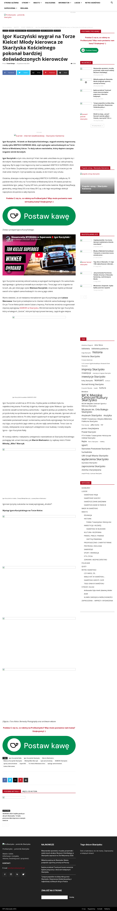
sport (85, 445)
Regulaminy (91, 909)
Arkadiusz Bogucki (87, 345)
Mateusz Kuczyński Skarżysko (13, 761)
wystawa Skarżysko (89, 463)
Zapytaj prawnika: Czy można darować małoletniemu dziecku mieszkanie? (103, 242)
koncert (99, 380)
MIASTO (36, 3)
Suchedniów (87, 452)
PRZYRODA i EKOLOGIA (93, 546)
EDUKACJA (88, 515)
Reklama (107, 909)
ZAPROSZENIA (9, 8)
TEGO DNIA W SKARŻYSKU (94, 583)
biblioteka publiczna (100, 348)
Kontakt (99, 909)
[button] (111, 3)
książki (96, 388)
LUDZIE (77, 3)
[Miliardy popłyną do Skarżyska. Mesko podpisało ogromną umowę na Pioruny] (86, 82)
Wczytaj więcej (96, 126)
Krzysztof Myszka (87, 388)
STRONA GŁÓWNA (11, 3)
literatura (85, 392)
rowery (102, 441)
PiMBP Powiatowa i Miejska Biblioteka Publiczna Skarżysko (97, 420)
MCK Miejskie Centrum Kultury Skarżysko (95, 397)
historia (97, 352)
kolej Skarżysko (87, 380)
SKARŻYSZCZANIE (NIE (92, 501)
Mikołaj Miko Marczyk (31, 761)
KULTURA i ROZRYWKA (92, 532)
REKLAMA (24, 8)
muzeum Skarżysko (92, 415)
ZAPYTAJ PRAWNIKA (94, 539)
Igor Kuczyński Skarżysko (32, 758)
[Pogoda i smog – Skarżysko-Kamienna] (97, 183)
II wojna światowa (87, 360)
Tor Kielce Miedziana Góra (36, 763)
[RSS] (17, 874)
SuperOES (23, 763)
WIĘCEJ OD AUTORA (29, 791)
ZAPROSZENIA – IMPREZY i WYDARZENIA (97, 601)
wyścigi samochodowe (55, 763)
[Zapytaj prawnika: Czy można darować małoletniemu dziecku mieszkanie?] (86, 243)
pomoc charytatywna (90, 428)
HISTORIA (87, 519)
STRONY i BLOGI (88, 587)
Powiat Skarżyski (89, 432)
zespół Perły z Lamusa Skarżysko (92, 473)
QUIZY (84, 566)
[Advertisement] (73, 18)
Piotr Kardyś (85, 425)
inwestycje (86, 373)
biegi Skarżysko (86, 353)
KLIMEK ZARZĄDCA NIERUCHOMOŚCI (98, 597)
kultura (102, 388)
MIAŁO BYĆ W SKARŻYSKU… (94, 577)
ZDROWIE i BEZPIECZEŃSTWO (95, 560)
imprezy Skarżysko (93, 369)
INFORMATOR (63, 3)
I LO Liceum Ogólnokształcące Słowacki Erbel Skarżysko (96, 365)
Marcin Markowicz (48, 758)
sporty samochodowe (10, 763)
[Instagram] (11, 874)
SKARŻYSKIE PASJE (21, 30)
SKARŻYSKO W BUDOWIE (95, 529)
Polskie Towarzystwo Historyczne (98, 522)
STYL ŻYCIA (57, 30)
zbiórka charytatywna (91, 470)
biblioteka (86, 348)
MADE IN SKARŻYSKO (90, 508)
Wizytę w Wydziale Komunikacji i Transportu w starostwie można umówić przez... (103, 253)
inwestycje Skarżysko (93, 376)
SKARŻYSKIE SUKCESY (33, 30)
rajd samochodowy (46, 761)
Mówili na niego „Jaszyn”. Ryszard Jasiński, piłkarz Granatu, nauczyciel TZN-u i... (102, 116)
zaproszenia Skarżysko (93, 466)
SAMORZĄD (88, 549)
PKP (102, 425)
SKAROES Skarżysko (61, 761)
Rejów (84, 441)
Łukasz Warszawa (9, 766)
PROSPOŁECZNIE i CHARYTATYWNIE (97, 542)
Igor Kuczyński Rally (15, 758)
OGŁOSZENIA (50, 3)
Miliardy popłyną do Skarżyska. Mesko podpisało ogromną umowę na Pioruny (103, 81)
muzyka (108, 415)
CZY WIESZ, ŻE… (90, 573)
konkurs (107, 380)
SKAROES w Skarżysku (29, 308)
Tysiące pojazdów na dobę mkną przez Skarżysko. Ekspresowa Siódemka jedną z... (103, 105)
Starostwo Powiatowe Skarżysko (96, 448)
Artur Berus (98, 345)
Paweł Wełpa (11, 63)
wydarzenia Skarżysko (95, 459)
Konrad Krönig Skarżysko (93, 384)
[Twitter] (23, 874)
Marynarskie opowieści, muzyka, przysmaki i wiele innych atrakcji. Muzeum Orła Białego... (103, 70)
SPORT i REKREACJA (27, 27)
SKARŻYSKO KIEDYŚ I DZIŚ (94, 580)
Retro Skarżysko (93, 441)
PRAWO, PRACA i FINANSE (94, 536)
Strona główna (7, 27)
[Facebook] (5, 874)
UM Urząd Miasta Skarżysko (95, 455)
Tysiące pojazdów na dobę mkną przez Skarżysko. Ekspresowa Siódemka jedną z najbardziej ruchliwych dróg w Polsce (56, 879)
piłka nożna (95, 425)
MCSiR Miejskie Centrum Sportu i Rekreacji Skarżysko (94, 404)
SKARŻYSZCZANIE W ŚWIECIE (95, 505)
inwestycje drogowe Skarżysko (102, 373)
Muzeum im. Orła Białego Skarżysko (95, 410)
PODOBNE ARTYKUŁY (12, 791)
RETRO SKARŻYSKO (92, 3)
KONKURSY (86, 488)
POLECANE (86, 563)
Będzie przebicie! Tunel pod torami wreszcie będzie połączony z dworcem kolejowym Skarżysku (57, 869)
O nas (84, 909)
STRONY (25, 3)
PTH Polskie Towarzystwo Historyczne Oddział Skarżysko (96, 436)
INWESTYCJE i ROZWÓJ (92, 525)
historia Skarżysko (91, 356)
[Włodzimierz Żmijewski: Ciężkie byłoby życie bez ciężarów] (86, 289)
